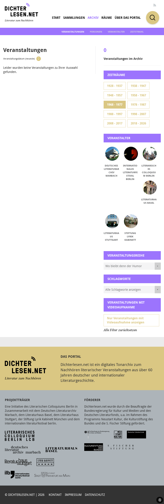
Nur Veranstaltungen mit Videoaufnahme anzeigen (125, 320)
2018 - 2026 (138, 123)
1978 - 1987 (138, 104)
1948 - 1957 (114, 95)
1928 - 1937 (114, 86)
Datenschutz (95, 495)
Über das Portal (128, 18)
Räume (106, 18)
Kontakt (55, 495)
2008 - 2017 (114, 123)
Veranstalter (116, 31)
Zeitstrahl (137, 31)
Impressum (73, 495)
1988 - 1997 (114, 114)
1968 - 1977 (114, 104)
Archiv (93, 18)
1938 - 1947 (138, 86)
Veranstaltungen (73, 31)
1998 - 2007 (138, 114)
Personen (96, 31)
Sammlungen (74, 18)
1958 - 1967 (138, 95)
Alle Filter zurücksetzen (120, 330)
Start (56, 18)
